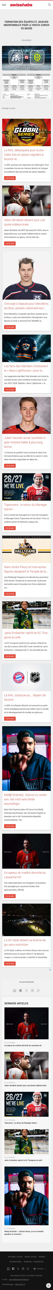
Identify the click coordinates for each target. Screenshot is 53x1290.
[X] (26, 990)
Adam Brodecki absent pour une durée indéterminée (25, 1085)
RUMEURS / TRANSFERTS (34, 1261)
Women (42, 1257)
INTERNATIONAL (15, 1261)
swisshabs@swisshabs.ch (19, 1279)
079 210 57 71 (20, 1284)
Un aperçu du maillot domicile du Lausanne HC (23, 1045)
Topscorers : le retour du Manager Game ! (20, 1123)
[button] (4, 4)
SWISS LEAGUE (31, 1257)
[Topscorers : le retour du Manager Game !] (26, 1104)
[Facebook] (20, 990)
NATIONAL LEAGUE (15, 1257)
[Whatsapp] (14, 990)
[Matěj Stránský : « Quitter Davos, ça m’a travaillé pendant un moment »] (26, 1196)
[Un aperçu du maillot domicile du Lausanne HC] (26, 1023)
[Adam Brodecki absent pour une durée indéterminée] (26, 1065)
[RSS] (38, 990)
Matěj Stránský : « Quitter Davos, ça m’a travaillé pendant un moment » (23, 1233)
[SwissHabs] (21, 5)
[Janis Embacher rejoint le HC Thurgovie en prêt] (26, 1141)
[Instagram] (32, 990)
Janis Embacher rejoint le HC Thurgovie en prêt (23, 1160)
